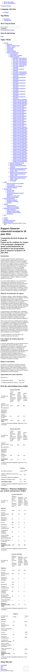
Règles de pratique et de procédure (15, 183)
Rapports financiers (14, 56)
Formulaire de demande (12, 201)
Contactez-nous (7, 20)
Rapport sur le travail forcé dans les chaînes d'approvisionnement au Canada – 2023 (18, 170)
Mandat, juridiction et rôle (13, 45)
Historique (9, 44)
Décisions (9, 202)
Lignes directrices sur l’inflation (14, 186)
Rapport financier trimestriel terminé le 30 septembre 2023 (20, 141)
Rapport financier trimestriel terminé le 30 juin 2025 (20, 125)
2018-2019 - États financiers (20, 62)
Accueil (6, 217)
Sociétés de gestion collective (14, 212)
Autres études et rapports (16, 55)
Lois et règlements (11, 209)
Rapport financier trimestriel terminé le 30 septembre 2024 (20, 144)
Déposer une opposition (12, 197)
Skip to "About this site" (10, 3)
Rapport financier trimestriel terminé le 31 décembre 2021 (20, 155)
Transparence (7, 19)
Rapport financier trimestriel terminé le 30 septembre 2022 (20, 138)
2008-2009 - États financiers (20, 58)
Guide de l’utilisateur (12, 187)
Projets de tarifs (10, 190)
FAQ (5, 215)
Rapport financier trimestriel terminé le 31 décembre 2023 (20, 158)
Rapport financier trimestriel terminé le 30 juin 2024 (20, 122)
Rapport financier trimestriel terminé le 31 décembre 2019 (20, 149)
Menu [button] (2, 36)
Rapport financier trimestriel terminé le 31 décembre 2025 (20, 160)
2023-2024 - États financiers (20, 71)
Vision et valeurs (11, 47)
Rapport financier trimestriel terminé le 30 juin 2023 (20, 119)
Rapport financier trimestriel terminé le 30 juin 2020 (20, 111)
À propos (6, 219)
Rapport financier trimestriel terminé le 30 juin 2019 (20, 105)
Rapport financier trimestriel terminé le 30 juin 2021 (20, 114)
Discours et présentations (16, 164)
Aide (2, 666)
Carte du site (4, 669)
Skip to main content (9, 2)
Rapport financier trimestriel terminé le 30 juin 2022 (20, 116)
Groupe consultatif (11, 51)
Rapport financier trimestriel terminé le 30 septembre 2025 (20, 147)
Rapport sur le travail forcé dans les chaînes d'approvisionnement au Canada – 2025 (18, 178)
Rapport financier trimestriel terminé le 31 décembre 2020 (20, 152)
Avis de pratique (11, 184)
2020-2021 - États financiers (20, 65)
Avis (2, 668)
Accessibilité (13, 180)
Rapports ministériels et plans (17, 162)
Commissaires (10, 49)
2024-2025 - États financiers (20, 73)
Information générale (12, 200)
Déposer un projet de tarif (13, 195)
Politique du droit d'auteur (13, 211)
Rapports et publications (13, 52)
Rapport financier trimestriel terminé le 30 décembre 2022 (20, 100)
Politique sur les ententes (13, 206)
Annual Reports (14, 54)
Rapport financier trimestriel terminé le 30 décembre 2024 (20, 102)
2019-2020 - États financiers (20, 63)
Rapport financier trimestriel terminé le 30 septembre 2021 (20, 136)
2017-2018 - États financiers (20, 60)
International (10, 213)
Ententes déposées (11, 205)
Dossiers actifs (10, 191)
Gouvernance (10, 48)
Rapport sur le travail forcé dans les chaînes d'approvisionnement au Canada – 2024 (18, 174)
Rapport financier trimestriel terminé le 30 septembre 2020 (20, 133)
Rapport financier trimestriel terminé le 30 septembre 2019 (20, 127)
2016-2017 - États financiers (20, 59)
